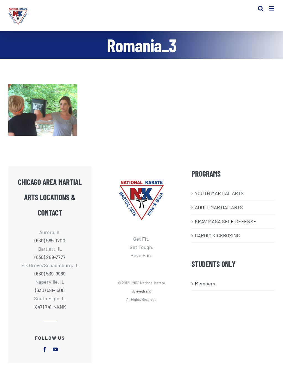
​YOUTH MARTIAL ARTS (219, 193)
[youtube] (55, 349)
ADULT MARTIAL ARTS (219, 207)
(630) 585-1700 (50, 240)
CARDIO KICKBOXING (217, 235)
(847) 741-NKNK (50, 307)
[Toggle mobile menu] (272, 8)
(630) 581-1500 (50, 290)
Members (205, 283)
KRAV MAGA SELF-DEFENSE (225, 221)
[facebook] (44, 349)
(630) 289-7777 (50, 257)
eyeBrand (143, 291)
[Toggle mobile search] (260, 8)
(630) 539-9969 (50, 273)
